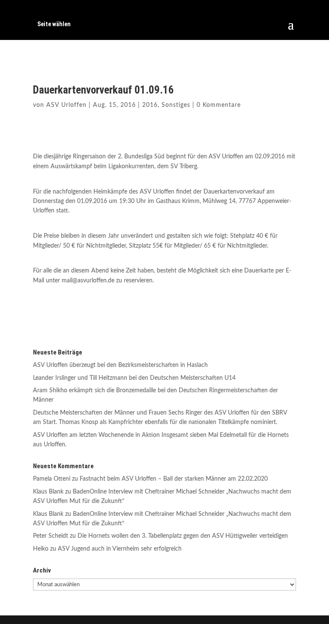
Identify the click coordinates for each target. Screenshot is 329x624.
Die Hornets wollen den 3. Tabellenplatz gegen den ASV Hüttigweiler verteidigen (183, 536)
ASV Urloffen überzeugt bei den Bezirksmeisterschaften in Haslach (120, 365)
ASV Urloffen (66, 105)
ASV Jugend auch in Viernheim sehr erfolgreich (120, 549)
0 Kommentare (219, 105)
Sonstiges (176, 105)
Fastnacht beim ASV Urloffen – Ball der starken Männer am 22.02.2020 (174, 479)
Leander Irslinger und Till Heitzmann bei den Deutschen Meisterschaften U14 (134, 378)
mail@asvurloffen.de (88, 281)
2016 (150, 105)
